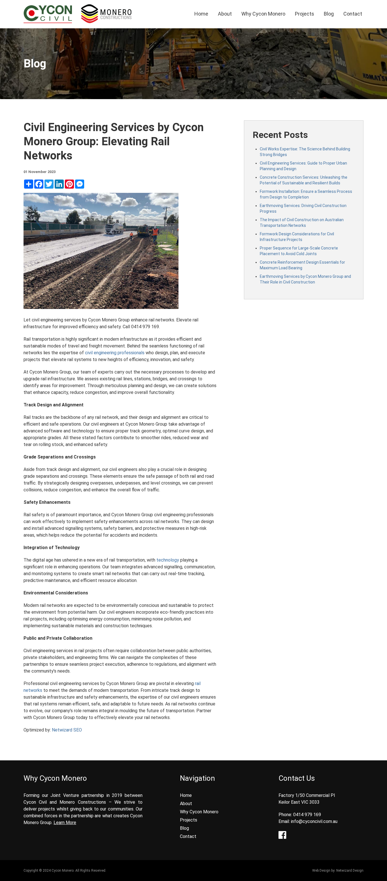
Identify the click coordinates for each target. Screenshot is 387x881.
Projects (304, 14)
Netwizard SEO (67, 730)
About (225, 14)
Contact (352, 14)
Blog (329, 14)
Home (201, 14)
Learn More (65, 822)
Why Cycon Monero (263, 14)
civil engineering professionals (114, 352)
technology (167, 560)
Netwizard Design (349, 871)
